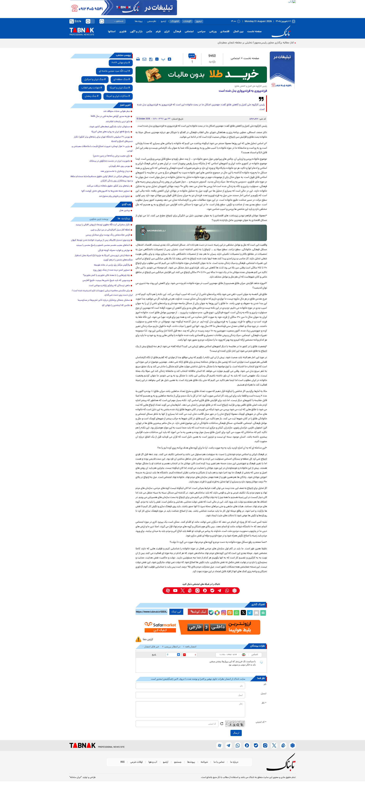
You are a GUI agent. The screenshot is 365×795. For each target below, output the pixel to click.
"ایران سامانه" (75, 777)
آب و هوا (152, 762)
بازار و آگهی (136, 32)
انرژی (167, 32)
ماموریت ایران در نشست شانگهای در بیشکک (109, 161)
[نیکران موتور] (201, 233)
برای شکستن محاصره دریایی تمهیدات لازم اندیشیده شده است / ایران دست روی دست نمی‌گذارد (102, 293)
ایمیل (263, 693)
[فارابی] (201, 75)
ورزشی (213, 32)
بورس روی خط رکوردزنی (119, 166)
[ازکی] (236, 7)
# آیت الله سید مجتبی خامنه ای (114, 71)
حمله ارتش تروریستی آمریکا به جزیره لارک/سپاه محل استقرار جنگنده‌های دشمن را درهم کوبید (104, 258)
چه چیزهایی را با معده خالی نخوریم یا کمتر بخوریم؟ (106, 275)
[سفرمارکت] (201, 627)
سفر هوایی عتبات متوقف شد (116, 111)
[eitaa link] (190, 590)
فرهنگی (177, 32)
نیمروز (199, 21)
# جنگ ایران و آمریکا (120, 88)
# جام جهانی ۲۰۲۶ (121, 63)
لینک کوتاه (200, 611)
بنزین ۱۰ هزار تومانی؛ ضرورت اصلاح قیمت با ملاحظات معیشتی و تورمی (102, 149)
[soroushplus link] (204, 590)
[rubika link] (234, 590)
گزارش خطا (148, 639)
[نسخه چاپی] (263, 613)
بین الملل (238, 32)
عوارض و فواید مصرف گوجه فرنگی (114, 250)
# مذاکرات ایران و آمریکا (118, 96)
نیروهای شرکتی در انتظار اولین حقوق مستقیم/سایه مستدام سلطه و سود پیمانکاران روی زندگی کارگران (102, 179)
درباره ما (234, 762)
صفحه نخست (254, 32)
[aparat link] (167, 590)
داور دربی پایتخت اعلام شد (118, 121)
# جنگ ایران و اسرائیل (95, 79)
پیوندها (138, 21)
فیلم (158, 32)
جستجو (177, 762)
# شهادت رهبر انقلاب (91, 88)
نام (265, 684)
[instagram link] (197, 590)
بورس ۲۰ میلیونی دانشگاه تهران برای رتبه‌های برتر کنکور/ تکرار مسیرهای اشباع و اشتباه (103, 139)
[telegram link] (219, 590)
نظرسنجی (151, 21)
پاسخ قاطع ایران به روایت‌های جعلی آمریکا (110, 132)
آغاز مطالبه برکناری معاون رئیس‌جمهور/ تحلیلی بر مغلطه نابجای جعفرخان (256, 43)
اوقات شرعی (136, 762)
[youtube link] (175, 590)
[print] (138, 59)
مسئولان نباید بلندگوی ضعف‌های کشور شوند (109, 126)
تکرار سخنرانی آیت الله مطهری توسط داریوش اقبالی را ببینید (103, 225)
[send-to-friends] (144, 59)
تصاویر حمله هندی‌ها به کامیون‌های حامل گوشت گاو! (105, 191)
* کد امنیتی (261, 722)
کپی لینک (176, 612)
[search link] (101, 21)
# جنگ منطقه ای (121, 79)
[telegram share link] (250, 613)
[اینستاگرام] (223, 612)
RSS (123, 762)
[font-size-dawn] (156, 59)
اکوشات (187, 21)
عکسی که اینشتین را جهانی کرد (116, 305)
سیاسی (202, 32)
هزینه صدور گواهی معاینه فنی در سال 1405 (110, 116)
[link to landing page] (282, 31)
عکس (149, 32)
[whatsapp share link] (236, 613)
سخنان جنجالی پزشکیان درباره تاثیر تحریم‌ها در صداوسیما (104, 300)
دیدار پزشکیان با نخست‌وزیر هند (115, 171)
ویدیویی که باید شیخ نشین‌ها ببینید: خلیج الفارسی (106, 280)
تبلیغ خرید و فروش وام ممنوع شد (114, 196)
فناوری (122, 32)
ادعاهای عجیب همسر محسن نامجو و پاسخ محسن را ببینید (103, 245)
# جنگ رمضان (91, 96)
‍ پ (162, 59)
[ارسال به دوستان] (256, 613)
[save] (150, 59)
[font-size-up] (169, 59)
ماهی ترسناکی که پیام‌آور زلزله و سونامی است (109, 285)
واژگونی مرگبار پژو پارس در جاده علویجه (112, 265)
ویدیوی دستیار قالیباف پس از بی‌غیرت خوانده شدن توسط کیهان (100, 240)
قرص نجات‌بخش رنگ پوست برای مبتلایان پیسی (108, 235)
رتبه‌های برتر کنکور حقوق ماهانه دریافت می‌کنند (108, 186)
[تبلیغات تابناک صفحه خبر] (282, 71)
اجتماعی (189, 32)
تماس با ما (219, 762)
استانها (112, 32)
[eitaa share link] (230, 613)
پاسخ (154, 654)
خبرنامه (204, 762)
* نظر (264, 703)
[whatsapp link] (227, 590)
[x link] (182, 590)
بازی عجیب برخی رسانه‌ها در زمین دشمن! (111, 156)
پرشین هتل (124, 210)
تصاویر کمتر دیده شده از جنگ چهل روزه (111, 270)
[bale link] (212, 590)
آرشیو (163, 21)
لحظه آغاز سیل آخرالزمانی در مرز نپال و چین (110, 230)
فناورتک (175, 21)
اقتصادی (224, 32)
